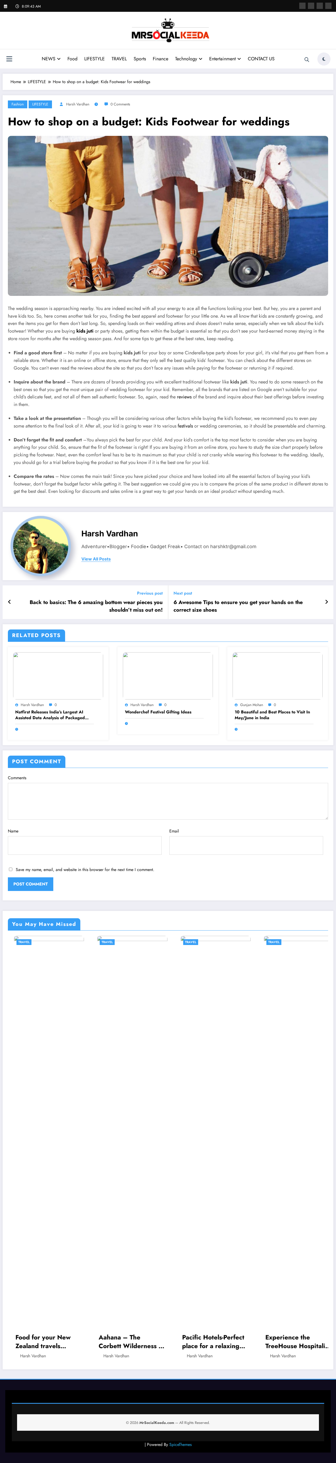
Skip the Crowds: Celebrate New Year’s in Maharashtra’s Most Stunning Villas (292, 1341)
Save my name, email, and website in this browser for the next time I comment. (85, 870)
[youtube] (328, 6)
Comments (17, 778)
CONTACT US (261, 58)
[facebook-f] (302, 6)
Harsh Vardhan (77, 104)
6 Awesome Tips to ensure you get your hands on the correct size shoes (238, 606)
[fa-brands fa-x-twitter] (311, 6)
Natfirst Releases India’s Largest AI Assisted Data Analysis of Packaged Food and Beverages (50, 715)
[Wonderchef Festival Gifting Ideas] (168, 675)
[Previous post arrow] (9, 602)
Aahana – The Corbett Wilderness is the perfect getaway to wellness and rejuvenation (42, 1341)
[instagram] (320, 6)
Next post (183, 593)
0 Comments (120, 104)
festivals (185, 426)
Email (174, 831)
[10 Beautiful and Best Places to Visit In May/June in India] (278, 675)
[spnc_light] (323, 59)
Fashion (18, 104)
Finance (160, 58)
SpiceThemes (180, 1444)
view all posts (96, 559)
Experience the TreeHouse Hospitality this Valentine (209, 1341)
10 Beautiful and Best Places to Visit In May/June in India (272, 715)
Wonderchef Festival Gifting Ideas (158, 712)
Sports (140, 58)
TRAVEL (119, 58)
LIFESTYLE (94, 58)
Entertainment (222, 58)
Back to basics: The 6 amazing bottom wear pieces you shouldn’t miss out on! (96, 606)
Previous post (150, 593)
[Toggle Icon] (9, 59)
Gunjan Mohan (251, 704)
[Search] (306, 59)
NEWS (48, 58)
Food (72, 58)
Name (13, 831)
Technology (186, 58)
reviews (184, 396)
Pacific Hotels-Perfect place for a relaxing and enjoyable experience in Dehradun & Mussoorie (124, 1341)
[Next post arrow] (326, 602)
